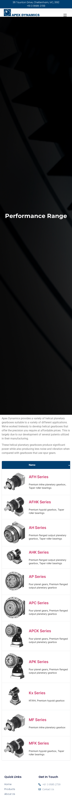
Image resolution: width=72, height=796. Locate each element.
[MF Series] (14, 732)
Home (8, 784)
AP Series (37, 576)
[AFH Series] (14, 491)
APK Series (38, 662)
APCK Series (40, 631)
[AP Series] (14, 591)
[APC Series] (14, 617)
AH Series (37, 527)
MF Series (37, 720)
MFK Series (39, 743)
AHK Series (39, 552)
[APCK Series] (14, 647)
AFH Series (38, 477)
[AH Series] (14, 542)
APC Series (39, 603)
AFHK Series (40, 502)
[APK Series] (14, 679)
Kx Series (37, 693)
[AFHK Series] (14, 515)
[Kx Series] (14, 706)
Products (9, 789)
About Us (9, 794)
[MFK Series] (14, 756)
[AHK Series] (14, 564)
